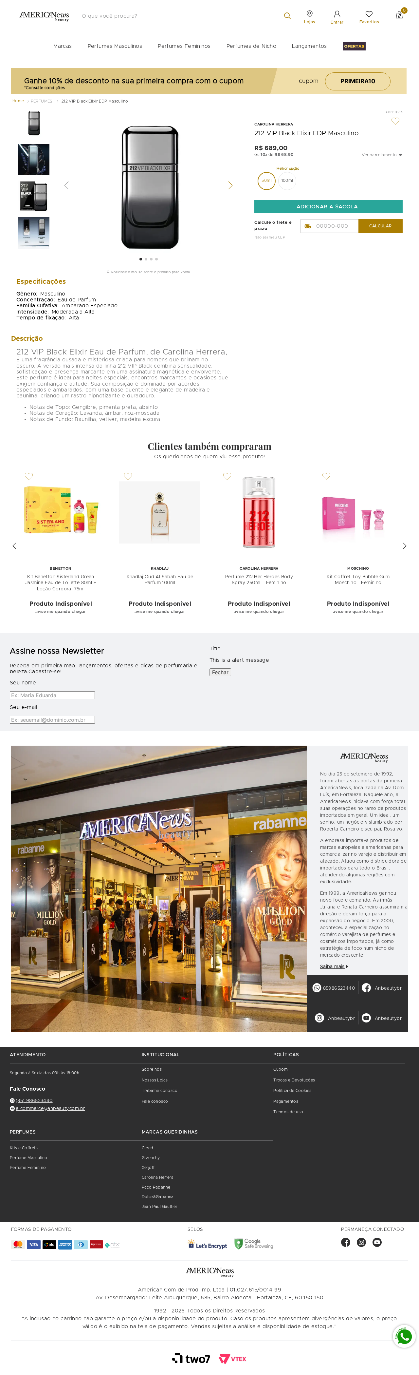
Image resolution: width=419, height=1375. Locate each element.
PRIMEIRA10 (357, 81)
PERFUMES (41, 101)
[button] (382, 155)
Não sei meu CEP (269, 237)
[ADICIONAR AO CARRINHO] (328, 206)
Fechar (220, 672)
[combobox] (187, 16)
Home (18, 101)
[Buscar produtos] (289, 16)
